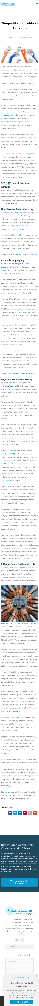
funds (22, 750)
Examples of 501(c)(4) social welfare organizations (19, 624)
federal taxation (14, 711)
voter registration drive (15, 229)
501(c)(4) (4, 567)
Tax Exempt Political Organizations (23, 374)
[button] (10, 813)
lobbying (13, 386)
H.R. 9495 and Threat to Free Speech (24, 255)
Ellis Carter (5, 792)
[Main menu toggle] (36, 4)
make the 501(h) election (12, 454)
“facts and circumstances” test (23, 309)
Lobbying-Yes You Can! (13, 480)
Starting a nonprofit (26, 37)
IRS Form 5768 (9, 464)
